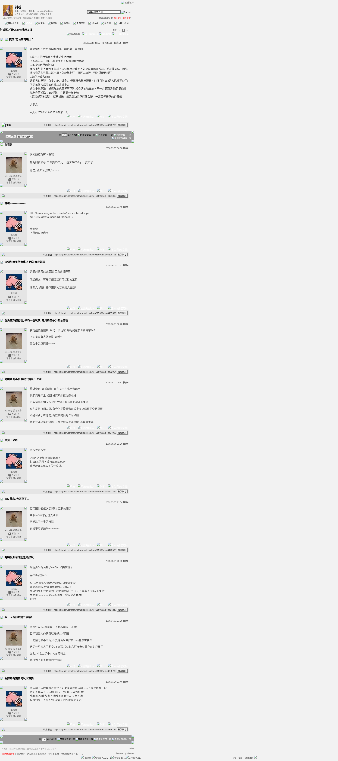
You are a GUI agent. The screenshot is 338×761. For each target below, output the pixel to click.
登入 (235, 758)
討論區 (28, 23)
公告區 (94, 23)
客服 (76, 754)
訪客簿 (107, 23)
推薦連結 (80, 23)
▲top (131, 748)
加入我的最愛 (32, 14)
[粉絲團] (82, 757)
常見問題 (31, 754)
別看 (18, 7)
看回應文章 (75, 34)
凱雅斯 (23, 11)
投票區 (54, 23)
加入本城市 (19, 14)
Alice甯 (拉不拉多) (45, 11)
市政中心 (123, 23)
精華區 (41, 23)
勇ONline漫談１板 (21, 29)
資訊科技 (17, 18)
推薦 (126, 43)
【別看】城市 (39, 18)
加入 (241, 758)
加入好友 (17, 77)
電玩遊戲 (27, 18)
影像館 (66, 23)
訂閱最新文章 (45, 14)
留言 (8, 77)
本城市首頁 (13, 23)
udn (4, 18)
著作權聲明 (53, 754)
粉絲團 (88, 758)
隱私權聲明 (66, 754)
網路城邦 (129, 2)
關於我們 (21, 754)
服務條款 (42, 754)
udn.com (130, 753)
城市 (10, 18)
